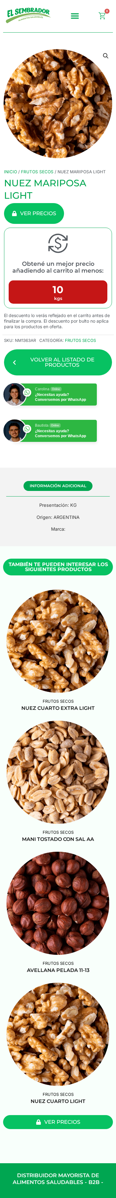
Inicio (10, 171)
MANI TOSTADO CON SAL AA (58, 839)
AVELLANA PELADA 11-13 (58, 970)
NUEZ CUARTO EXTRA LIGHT (58, 708)
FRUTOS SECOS (37, 171)
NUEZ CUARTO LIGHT (58, 1101)
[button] (74, 15)
